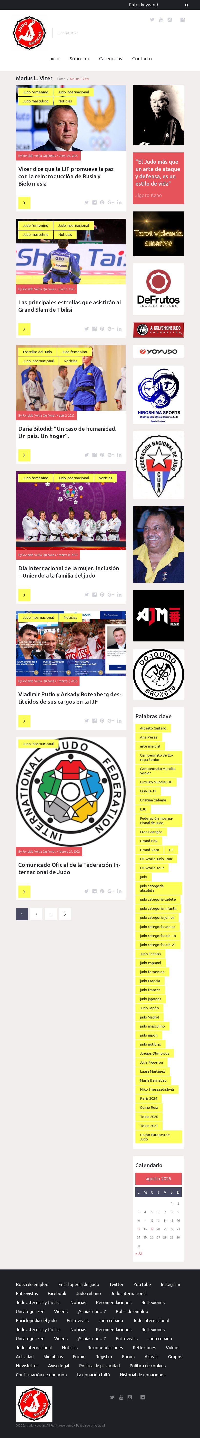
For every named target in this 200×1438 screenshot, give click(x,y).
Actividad (25, 1356)
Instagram (170, 1284)
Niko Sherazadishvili (157, 1089)
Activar (151, 1356)
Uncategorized (30, 1311)
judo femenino (152, 972)
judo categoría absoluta (152, 888)
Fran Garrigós (151, 832)
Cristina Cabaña (153, 800)
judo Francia (150, 981)
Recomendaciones (113, 1302)
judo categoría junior (157, 917)
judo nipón (149, 1035)
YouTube (142, 1284)
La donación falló (93, 1374)
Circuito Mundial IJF (156, 782)
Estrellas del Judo (37, 352)
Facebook (57, 1293)
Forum (79, 1356)
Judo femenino (35, 92)
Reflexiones (153, 1302)
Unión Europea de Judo (155, 1137)
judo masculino (152, 1026)
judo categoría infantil (158, 908)
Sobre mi (79, 59)
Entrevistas (27, 1293)
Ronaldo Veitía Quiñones (39, 156)
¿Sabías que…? (91, 1311)
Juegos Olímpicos (154, 1053)
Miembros (53, 1356)
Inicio (54, 59)
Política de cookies (148, 1365)
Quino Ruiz (149, 1107)
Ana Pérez (149, 737)
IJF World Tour (152, 868)
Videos (61, 1311)
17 (139, 1229)
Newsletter (27, 1365)
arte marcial (150, 746)
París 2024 (148, 1098)
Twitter (116, 1284)
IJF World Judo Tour (156, 859)
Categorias (110, 59)
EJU (143, 809)
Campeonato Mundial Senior (158, 771)
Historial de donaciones (142, 1374)
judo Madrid (149, 1017)
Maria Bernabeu (153, 1080)
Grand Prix (149, 841)
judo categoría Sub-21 (158, 945)
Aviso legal (58, 1365)
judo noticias (150, 1044)
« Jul (138, 1253)
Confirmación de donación (41, 1374)
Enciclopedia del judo (78, 1284)
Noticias (65, 101)
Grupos (175, 1356)
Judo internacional (73, 92)
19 (152, 1229)
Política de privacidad (99, 1365)
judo (143, 877)
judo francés (150, 990)
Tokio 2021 (149, 1126)
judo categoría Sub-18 (158, 936)
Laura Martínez (152, 1071)
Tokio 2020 (149, 1117)
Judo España (150, 954)
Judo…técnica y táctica (38, 1302)
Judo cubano (88, 1293)
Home (61, 79)
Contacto (142, 59)
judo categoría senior (157, 927)
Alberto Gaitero (153, 728)
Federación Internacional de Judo (156, 820)
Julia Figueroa (151, 1062)
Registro (103, 1356)
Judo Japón (149, 1008)
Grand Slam (149, 850)
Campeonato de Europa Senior (156, 757)
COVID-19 (148, 791)
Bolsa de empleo (32, 1284)
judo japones (150, 999)
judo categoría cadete (158, 899)
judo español (150, 963)
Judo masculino (36, 101)
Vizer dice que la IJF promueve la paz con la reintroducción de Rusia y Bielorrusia (66, 176)
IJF (171, 850)
